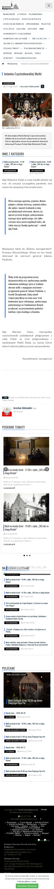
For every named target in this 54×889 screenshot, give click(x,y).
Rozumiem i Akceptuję (27, 886)
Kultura (20, 29)
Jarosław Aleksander (29, 86)
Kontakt (8, 58)
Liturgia (22, 14)
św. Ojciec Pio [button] (39, 38)
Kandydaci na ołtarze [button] (15, 38)
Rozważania (35, 14)
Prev (5, 469)
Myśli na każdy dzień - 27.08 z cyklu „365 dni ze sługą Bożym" (14, 164)
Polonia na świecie (31, 833)
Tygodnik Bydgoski (26, 58)
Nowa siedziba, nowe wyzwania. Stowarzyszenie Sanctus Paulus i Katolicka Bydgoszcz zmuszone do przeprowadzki (27, 643)
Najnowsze (9, 14)
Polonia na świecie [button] (34, 48)
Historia (32, 29)
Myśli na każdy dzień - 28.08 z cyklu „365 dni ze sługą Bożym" (25, 724)
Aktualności (35, 397)
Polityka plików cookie (26, 881)
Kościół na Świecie (13, 24)
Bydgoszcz (13, 397)
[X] (42, 86)
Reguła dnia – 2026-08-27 (15, 747)
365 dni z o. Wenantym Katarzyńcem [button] (22, 43)
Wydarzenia (32, 24)
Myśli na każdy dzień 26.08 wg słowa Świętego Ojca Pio (25, 771)
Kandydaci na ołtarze (20, 830)
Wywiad (7, 53)
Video (38, 53)
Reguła (29, 53)
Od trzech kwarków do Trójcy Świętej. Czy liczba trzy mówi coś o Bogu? (27, 604)
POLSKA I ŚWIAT (14, 833)
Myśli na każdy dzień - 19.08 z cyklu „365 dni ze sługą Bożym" (41, 164)
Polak (4, 400)
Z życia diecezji (11, 19)
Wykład (18, 53)
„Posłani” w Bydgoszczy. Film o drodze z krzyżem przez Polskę (26, 630)
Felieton (46, 24)
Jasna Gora (45, 397)
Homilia (11, 400)
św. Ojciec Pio (37, 830)
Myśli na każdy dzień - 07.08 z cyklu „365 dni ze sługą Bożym (27, 592)
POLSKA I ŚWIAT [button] (11, 48)
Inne (41, 29)
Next (47, 469)
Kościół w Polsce (31, 19)
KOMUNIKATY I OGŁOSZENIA (17, 33)
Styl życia (8, 29)
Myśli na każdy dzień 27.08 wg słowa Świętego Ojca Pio (25, 736)
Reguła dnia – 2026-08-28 (15, 712)
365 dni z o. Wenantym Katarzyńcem (28, 831)
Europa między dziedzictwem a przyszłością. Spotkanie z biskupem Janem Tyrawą (26, 617)
